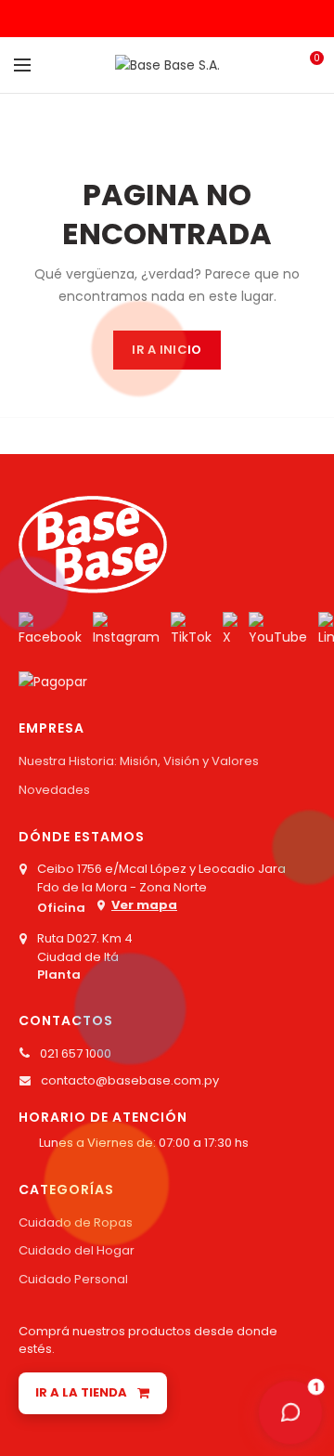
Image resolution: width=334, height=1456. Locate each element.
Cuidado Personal (73, 1279)
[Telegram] (213, 18)
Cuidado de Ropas (76, 1222)
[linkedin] (190, 18)
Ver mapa (144, 905)
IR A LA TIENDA (81, 1392)
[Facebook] (121, 18)
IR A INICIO (166, 349)
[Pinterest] (167, 18)
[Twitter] (144, 18)
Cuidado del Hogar (77, 1250)
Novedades (54, 790)
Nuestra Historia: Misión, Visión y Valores (139, 761)
